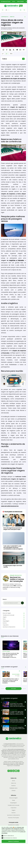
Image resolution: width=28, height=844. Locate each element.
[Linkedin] (13, 772)
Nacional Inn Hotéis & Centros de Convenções (13, 28)
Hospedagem (6, 621)
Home (13, 780)
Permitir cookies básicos (9, 835)
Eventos (12, 16)
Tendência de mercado (8, 615)
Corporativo (4, 16)
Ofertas (13, 790)
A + (3, 53)
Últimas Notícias (5, 1)
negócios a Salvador (16, 260)
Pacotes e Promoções (13, 817)
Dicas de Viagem (7, 613)
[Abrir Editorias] (7, 10)
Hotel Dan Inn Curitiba (13, 825)
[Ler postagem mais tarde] (25, 17)
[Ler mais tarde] (19, 641)
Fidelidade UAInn (13, 788)
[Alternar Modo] (11, 54)
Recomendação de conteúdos (10, 837)
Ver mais (13, 688)
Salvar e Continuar (13, 841)
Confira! (5, 589)
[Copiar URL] (24, 50)
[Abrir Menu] (2, 10)
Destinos (13, 785)
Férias (4, 619)
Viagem (5, 617)
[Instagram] (11, 772)
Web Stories (20, 1)
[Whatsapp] (18, 772)
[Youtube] (16, 772)
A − (7, 53)
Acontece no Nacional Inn (9, 627)
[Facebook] (9, 772)
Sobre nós (13, 783)
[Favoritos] (20, 10)
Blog (13, 1)
